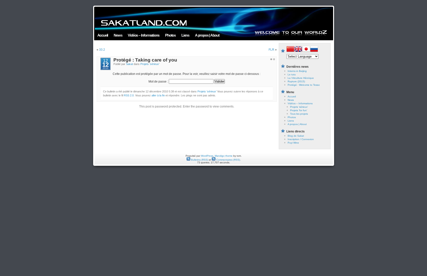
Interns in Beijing (297, 71)
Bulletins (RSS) (199, 159)
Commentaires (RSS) (227, 159)
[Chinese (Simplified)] (290, 49)
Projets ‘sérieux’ (149, 64)
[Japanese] (306, 49)
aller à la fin (158, 95)
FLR (271, 49)
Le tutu (292, 74)
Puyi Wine (293, 142)
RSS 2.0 (129, 95)
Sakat (129, 64)
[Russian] (314, 49)
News (118, 35)
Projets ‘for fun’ (298, 110)
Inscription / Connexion (301, 139)
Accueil (102, 35)
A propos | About (207, 35)
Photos (170, 35)
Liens (185, 35)
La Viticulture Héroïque (301, 78)
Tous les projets (299, 113)
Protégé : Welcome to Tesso (304, 85)
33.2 (102, 49)
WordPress (207, 155)
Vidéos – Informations (143, 35)
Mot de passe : (159, 81)
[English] (298, 49)
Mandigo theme (224, 155)
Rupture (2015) (296, 81)
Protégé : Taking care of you (145, 60)
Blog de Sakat (296, 135)
